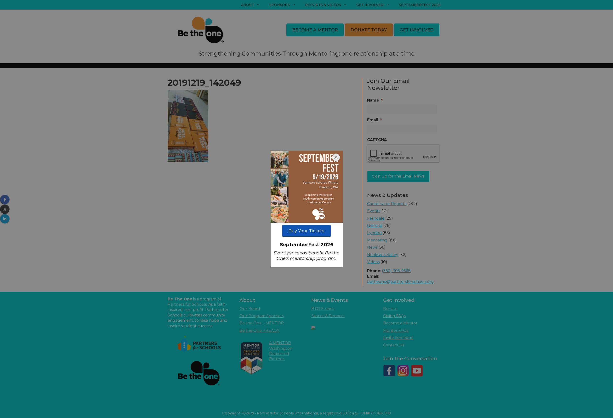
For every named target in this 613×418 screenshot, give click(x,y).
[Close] (336, 157)
